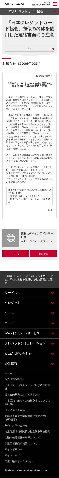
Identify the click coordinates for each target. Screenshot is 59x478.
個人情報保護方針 (15, 379)
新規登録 (43, 253)
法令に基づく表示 (15, 410)
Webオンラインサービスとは (35, 241)
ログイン (15, 253)
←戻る (28, 48)
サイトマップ (12, 455)
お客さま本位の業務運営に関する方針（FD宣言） (26, 418)
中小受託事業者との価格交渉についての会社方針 (27, 402)
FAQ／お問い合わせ (16, 425)
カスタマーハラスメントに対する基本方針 (27, 387)
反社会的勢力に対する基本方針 (22, 394)
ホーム (8, 373)
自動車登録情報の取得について (22, 437)
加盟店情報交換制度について (21, 443)
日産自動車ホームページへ (20, 461)
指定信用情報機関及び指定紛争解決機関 (27, 431)
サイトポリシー (13, 449)
